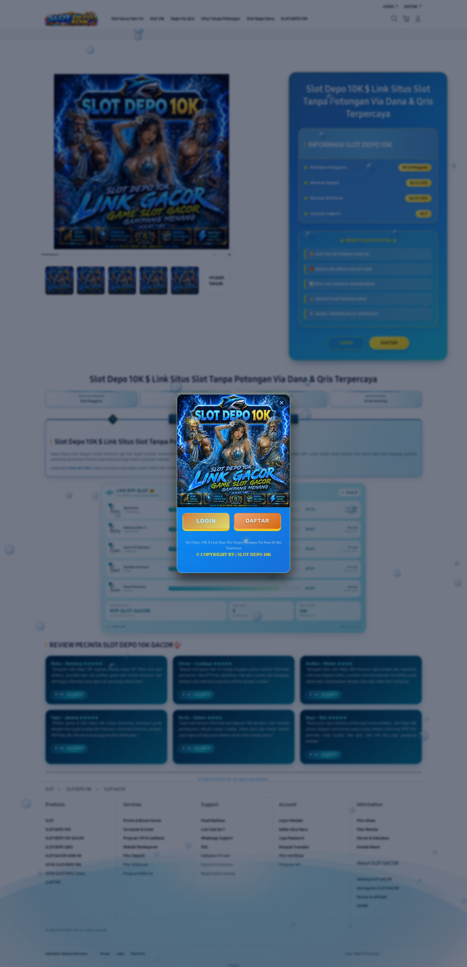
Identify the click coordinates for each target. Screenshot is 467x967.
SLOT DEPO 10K (254, 554)
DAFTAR (257, 521)
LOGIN (206, 521)
